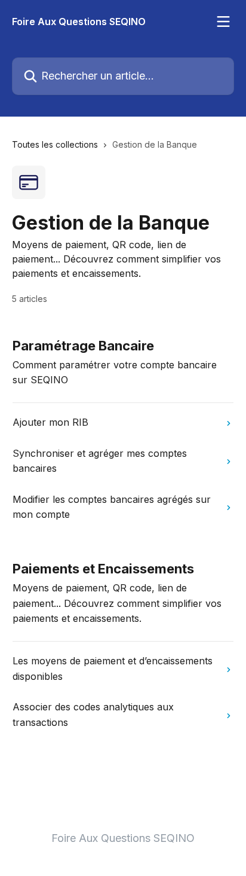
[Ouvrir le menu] (223, 21)
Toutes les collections (55, 144)
